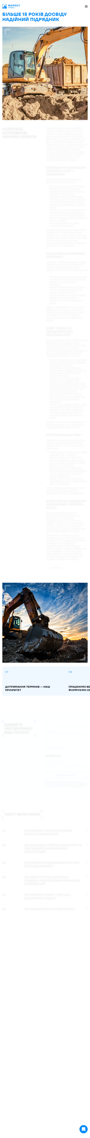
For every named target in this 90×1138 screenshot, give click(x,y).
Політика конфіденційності (56, 784)
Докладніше (56, 567)
